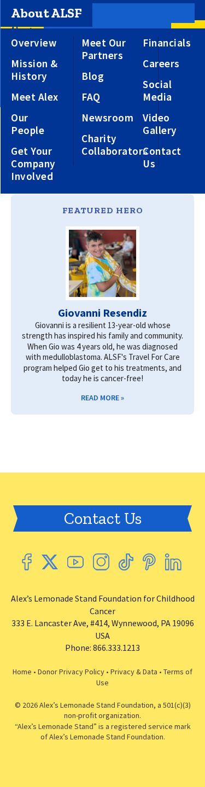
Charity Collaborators (114, 145)
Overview (33, 43)
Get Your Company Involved (33, 164)
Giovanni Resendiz (102, 312)
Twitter (49, 561)
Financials (167, 43)
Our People (27, 124)
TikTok (126, 561)
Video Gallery (160, 124)
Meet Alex (34, 97)
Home (22, 672)
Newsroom (107, 118)
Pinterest (149, 561)
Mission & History (34, 70)
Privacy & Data (133, 672)
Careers (161, 63)
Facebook (27, 561)
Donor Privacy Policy (71, 672)
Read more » (102, 398)
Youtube (75, 561)
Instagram (101, 561)
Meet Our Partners (103, 49)
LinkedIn (173, 561)
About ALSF (46, 13)
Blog (92, 76)
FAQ (91, 97)
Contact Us (162, 157)
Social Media (157, 90)
